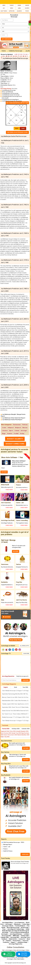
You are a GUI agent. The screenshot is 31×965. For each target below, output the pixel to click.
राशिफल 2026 (16, 935)
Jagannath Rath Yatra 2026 (8, 731)
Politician (25, 424)
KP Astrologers (20, 957)
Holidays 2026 (16, 728)
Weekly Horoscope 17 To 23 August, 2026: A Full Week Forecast (16, 717)
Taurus (12, 5)
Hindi (15, 687)
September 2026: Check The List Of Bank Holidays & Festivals (16, 707)
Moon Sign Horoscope (13, 927)
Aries (3, 5)
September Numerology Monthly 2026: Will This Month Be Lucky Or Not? (16, 694)
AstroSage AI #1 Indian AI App (16, 929)
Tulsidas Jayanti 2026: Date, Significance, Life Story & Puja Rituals (16, 704)
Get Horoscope (6, 39)
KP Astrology (24, 927)
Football (16, 433)
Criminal (17, 430)
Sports (11, 430)
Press (4, 929)
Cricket (4, 427)
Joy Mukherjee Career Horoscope (10, 94)
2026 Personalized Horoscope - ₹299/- (14, 842)
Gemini (19, 5)
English (6, 687)
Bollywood (18, 427)
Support (13, 942)
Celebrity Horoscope (15, 51)
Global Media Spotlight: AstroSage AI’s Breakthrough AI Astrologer (15, 930)
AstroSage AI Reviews (16, 934)
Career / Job (6, 846)
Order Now (25, 854)
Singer (4, 433)
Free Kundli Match (20, 925)
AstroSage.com (22, 962)
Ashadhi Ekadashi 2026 (22, 731)
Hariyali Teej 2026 (16, 733)
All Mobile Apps (24, 645)
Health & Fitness (7, 851)
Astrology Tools (25, 937)
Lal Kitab (26, 934)
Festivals (5, 725)
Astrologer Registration (15, 944)
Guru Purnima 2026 (6, 733)
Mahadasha (17, 924)
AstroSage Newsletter (8, 676)
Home (4, 51)
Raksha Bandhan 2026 (23, 735)
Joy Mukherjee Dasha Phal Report (12, 419)
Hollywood (11, 427)
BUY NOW (4, 472)
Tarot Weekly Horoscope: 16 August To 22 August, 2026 (16, 720)
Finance (5, 849)
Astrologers (8, 924)
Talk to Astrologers (7, 950)
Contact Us (22, 939)
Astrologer (24, 430)
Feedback (4, 939)
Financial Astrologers (9, 957)
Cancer (27, 5)
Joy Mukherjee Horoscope (9, 90)
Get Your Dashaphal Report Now (17, 103)
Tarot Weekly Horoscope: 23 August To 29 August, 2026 (16, 690)
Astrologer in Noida (7, 925)
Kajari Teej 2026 (5, 736)
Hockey (22, 433)
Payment (8, 940)
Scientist (9, 433)
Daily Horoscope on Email (23, 676)
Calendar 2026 (26, 728)
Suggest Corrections (15, 444)
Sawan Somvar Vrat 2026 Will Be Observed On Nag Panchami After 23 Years (16, 710)
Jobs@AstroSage (22, 942)
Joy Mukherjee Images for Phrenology (12, 101)
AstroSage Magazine (9, 684)
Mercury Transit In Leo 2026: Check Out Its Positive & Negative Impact (16, 697)
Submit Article (13, 939)
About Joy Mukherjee (7, 91)
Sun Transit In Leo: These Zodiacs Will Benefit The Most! (16, 714)
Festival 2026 (5, 728)
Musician (24, 427)
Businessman (17, 424)
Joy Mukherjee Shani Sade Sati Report (13, 418)
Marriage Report (7, 844)
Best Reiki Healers (19, 959)
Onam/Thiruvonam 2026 (10, 735)
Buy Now (7, 617)
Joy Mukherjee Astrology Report (10, 99)
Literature (5, 430)
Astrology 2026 (14, 937)
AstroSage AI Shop (7, 922)
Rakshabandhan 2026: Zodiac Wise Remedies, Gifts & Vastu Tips (16, 700)
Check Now (9, 489)
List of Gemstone (19, 922)
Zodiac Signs (26, 924)
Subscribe (26, 653)
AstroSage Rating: (5, 88)
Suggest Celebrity (15, 439)
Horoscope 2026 (6, 935)
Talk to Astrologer (9, 954)
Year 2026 (25, 687)
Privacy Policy (17, 940)
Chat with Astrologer (19, 950)
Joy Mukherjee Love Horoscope (10, 93)
